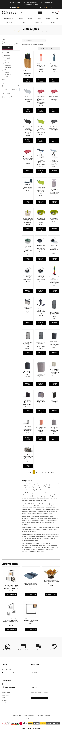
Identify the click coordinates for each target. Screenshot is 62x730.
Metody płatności (6, 695)
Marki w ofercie (38, 22)
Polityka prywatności (29, 715)
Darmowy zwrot (54, 649)
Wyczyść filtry (7, 48)
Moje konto (34, 669)
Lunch (56, 18)
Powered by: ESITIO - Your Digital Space (31, 728)
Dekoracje (20, 18)
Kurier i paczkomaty (39, 649)
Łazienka (39, 18)
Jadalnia (48, 18)
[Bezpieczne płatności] (23, 646)
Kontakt (4, 703)
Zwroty (3, 697)
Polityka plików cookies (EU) (31, 718)
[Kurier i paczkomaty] (38, 646)
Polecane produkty (8, 18)
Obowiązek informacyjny (44, 715)
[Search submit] (40, 13)
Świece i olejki (9, 22)
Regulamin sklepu (16, 715)
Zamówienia (34, 672)
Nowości (53, 22)
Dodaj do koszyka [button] (27, 80)
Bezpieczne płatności (23, 649)
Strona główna (18, 31)
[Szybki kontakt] (7, 646)
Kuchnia (30, 18)
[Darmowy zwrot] (54, 646)
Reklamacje (4, 700)
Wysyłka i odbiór (6, 692)
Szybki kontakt (7, 650)
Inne (24, 22)
